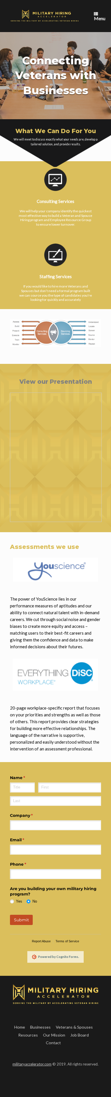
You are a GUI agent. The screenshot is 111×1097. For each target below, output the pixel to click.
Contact (53, 1042)
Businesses (40, 1027)
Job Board (79, 1035)
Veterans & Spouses (74, 1027)
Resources (28, 1035)
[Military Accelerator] (45, 16)
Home (19, 1027)
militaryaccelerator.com (32, 1064)
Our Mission (54, 1035)
